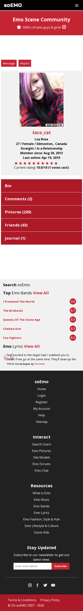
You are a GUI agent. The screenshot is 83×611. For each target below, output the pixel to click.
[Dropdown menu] (76, 5)
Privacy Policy (50, 600)
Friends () (16, 225)
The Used (39, 364)
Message (9, 63)
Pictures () (18, 212)
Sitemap (41, 422)
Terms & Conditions (22, 600)
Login (41, 395)
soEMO (13, 5)
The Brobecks (13, 310)
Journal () (15, 238)
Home (41, 389)
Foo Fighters (12, 338)
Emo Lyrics (41, 513)
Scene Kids (41, 532)
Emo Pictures (41, 451)
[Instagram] (64, 27)
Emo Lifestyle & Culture (41, 526)
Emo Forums (41, 464)
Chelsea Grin (12, 329)
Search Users (41, 444)
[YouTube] (53, 586)
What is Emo (42, 493)
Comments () (18, 198)
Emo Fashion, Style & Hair (41, 519)
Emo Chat (41, 470)
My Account (41, 408)
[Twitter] (45, 586)
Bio (8, 185)
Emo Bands (41, 506)
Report (25, 63)
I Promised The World (18, 301)
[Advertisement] (41, 48)
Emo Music (41, 499)
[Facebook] (37, 586)
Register (42, 402)
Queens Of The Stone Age (21, 319)
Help (41, 415)
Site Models (41, 457)
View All (41, 292)
